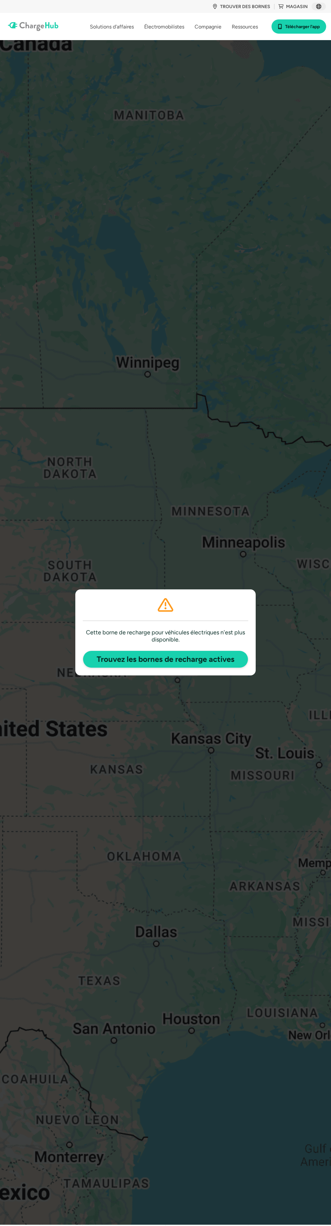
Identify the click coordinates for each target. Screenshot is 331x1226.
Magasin (297, 6)
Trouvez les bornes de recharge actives (165, 659)
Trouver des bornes (245, 6)
